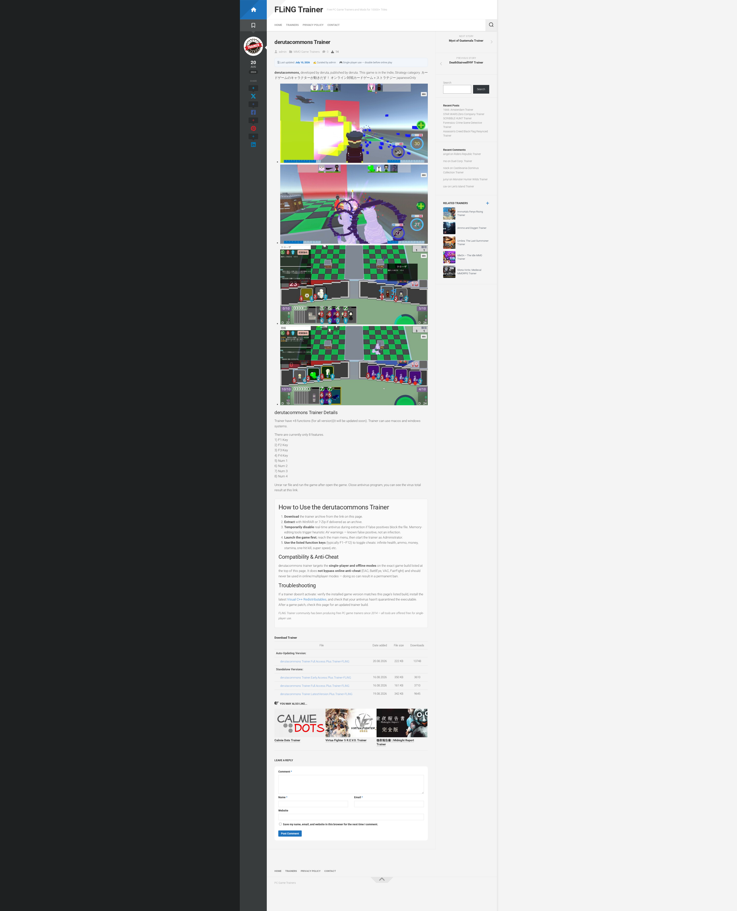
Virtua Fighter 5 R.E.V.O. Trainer (346, 740)
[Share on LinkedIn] (253, 141)
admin (283, 52)
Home (278, 24)
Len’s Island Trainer (463, 186)
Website (283, 810)
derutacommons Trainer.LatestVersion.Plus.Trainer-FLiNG (316, 694)
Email (358, 797)
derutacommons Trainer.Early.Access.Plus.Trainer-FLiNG (315, 677)
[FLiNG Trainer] (253, 9)
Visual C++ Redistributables (306, 599)
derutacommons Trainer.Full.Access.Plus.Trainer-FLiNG (314, 661)
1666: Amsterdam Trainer (458, 109)
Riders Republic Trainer (467, 154)
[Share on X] (253, 92)
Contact (333, 24)
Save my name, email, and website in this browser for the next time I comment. (330, 824)
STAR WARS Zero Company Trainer (463, 114)
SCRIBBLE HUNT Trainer (457, 118)
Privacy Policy (313, 24)
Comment (285, 771)
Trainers (292, 24)
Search (447, 82)
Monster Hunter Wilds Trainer (470, 179)
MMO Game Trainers (307, 52)
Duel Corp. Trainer (461, 161)
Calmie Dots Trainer (287, 740)
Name (282, 797)
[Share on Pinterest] (253, 125)
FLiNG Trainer (298, 9)
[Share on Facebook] (253, 108)
